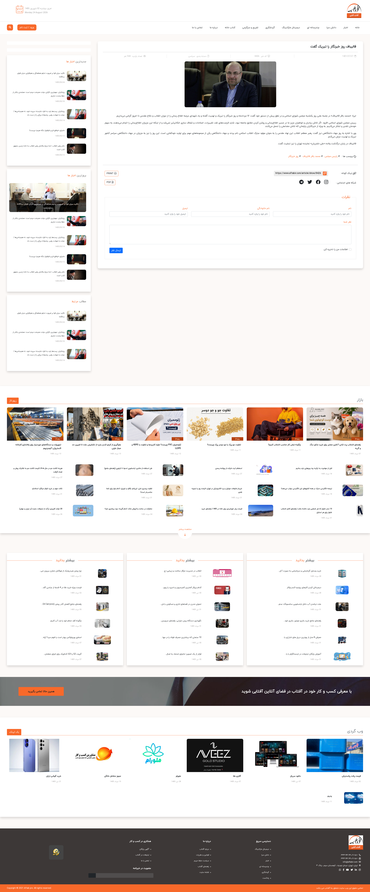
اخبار (345, 27)
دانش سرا (331, 27)
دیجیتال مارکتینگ (291, 27)
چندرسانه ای (313, 27)
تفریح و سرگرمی (250, 27)
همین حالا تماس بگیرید (41, 691)
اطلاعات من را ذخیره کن (336, 249)
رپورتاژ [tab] (12, 400)
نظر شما (347, 222)
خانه (357, 27)
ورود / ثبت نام (27, 27)
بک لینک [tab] (14, 732)
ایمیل (185, 208)
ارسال (92, 875)
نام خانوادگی (263, 208)
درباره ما (214, 27)
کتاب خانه (230, 27)
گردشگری (270, 27)
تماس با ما (197, 27)
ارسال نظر (116, 250)
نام (349, 208)
